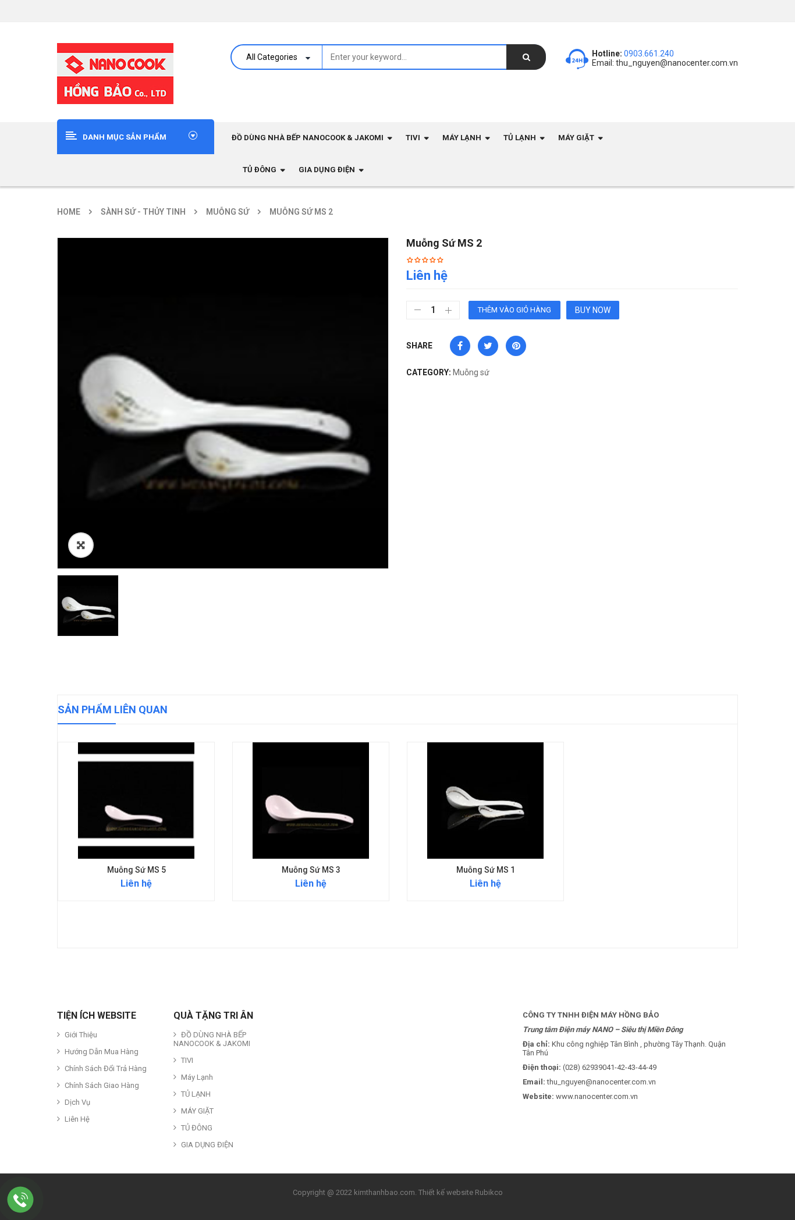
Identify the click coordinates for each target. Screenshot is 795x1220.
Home (68, 211)
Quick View (136, 778)
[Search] (526, 57)
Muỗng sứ (227, 211)
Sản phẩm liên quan (113, 709)
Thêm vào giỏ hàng (514, 309)
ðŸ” (81, 545)
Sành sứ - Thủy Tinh (143, 211)
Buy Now (593, 310)
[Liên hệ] (21, 1199)
